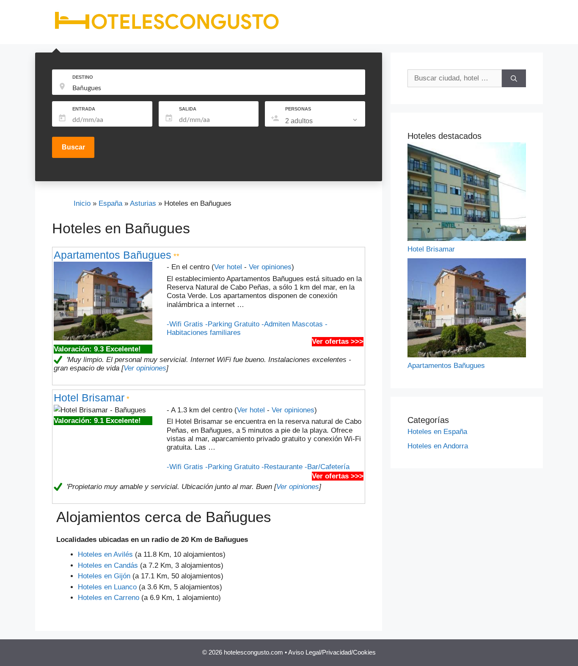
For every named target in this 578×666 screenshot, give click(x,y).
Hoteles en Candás (108, 565)
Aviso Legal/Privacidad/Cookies (332, 652)
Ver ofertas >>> (337, 341)
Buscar (73, 147)
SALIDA (187, 108)
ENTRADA (83, 108)
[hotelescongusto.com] (166, 29)
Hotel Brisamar (89, 397)
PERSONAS (298, 108)
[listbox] (322, 121)
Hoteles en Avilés (105, 554)
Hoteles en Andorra (437, 446)
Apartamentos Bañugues (112, 255)
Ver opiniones (270, 267)
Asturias (143, 203)
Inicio (82, 203)
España (110, 203)
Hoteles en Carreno (108, 598)
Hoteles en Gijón (104, 576)
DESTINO (82, 77)
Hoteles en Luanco (107, 587)
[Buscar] (514, 78)
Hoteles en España (437, 432)
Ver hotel (228, 267)
